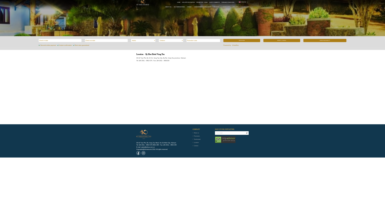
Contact (196, 145)
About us (168, 7)
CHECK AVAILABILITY (325, 40)
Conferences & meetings (202, 7)
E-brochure (226, 7)
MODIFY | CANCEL (281, 40)
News (206, 2)
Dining (189, 7)
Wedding (216, 7)
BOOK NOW (242, 40)
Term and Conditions (227, 2)
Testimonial (197, 139)
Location (196, 142)
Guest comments (214, 2)
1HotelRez (236, 45)
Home (178, 2)
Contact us (245, 7)
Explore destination (188, 2)
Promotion (199, 2)
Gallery (235, 7)
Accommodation (179, 7)
